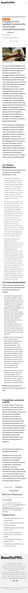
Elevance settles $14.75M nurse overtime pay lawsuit (13, 524)
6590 (21, 255)
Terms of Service (24, 587)
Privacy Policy (9, 589)
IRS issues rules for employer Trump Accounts (12, 540)
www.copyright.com (19, 504)
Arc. (9, 587)
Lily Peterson (11, 32)
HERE (9, 209)
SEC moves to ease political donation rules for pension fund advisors (12, 534)
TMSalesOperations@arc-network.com (12, 508)
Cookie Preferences (17, 589)
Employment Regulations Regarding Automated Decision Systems (12, 343)
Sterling (14, 451)
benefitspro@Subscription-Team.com (16, 578)
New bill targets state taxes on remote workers (13, 519)
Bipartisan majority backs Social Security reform (13, 529)
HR (19, 255)
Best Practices (6, 19)
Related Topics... (8, 487)
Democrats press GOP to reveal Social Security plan (13, 545)
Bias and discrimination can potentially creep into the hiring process (13, 102)
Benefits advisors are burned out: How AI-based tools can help (13, 388)
